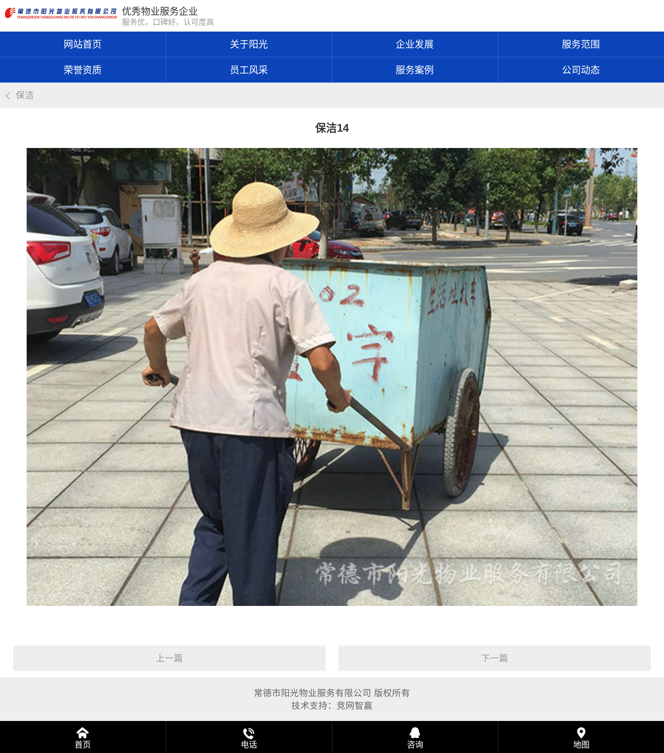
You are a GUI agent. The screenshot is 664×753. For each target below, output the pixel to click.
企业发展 (415, 44)
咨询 (415, 744)
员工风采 (249, 70)
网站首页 (83, 44)
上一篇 (169, 658)
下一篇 (494, 658)
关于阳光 (249, 44)
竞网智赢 (355, 706)
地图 (581, 744)
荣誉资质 (83, 70)
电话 (249, 744)
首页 (83, 744)
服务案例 (415, 70)
